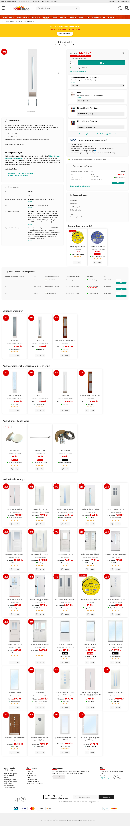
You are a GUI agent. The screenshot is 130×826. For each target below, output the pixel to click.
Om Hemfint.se (31, 775)
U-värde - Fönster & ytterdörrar (18, 175)
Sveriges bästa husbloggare (35, 783)
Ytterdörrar (45, 17)
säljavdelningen (105, 778)
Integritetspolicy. (94, 802)
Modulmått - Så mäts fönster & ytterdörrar (21, 173)
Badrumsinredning (23, 17)
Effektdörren (73, 203)
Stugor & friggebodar (94, 17)
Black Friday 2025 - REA (33, 781)
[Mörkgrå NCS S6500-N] (46, 287)
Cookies (29, 777)
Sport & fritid (36, 17)
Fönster (54, 17)
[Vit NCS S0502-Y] (92, 177)
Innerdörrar (72, 17)
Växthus (81, 17)
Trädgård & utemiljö (7, 17)
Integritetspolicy (32, 779)
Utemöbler (63, 17)
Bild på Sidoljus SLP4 (31, 111)
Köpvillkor (30, 771)
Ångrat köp (30, 773)
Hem (3, 21)
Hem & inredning (108, 17)
